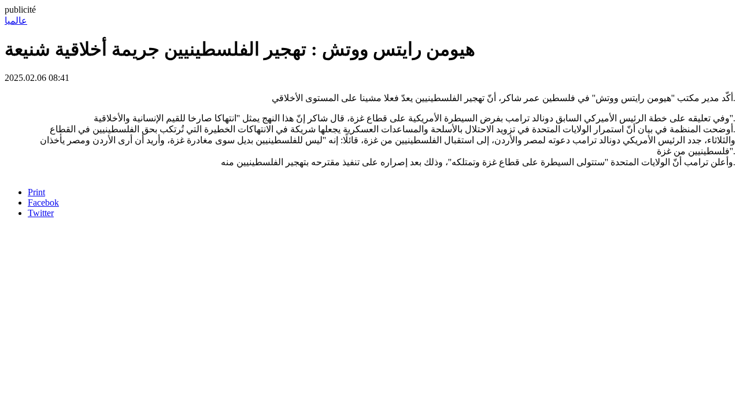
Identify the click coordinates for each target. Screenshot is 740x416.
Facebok (43, 202)
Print (36, 192)
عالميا (16, 20)
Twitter (41, 213)
